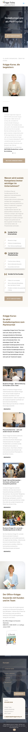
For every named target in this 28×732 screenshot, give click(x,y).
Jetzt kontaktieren (13, 36)
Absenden (19, 693)
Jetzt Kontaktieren (14, 298)
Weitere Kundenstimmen (14, 160)
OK (14, 729)
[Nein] (26, 727)
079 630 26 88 (8, 702)
